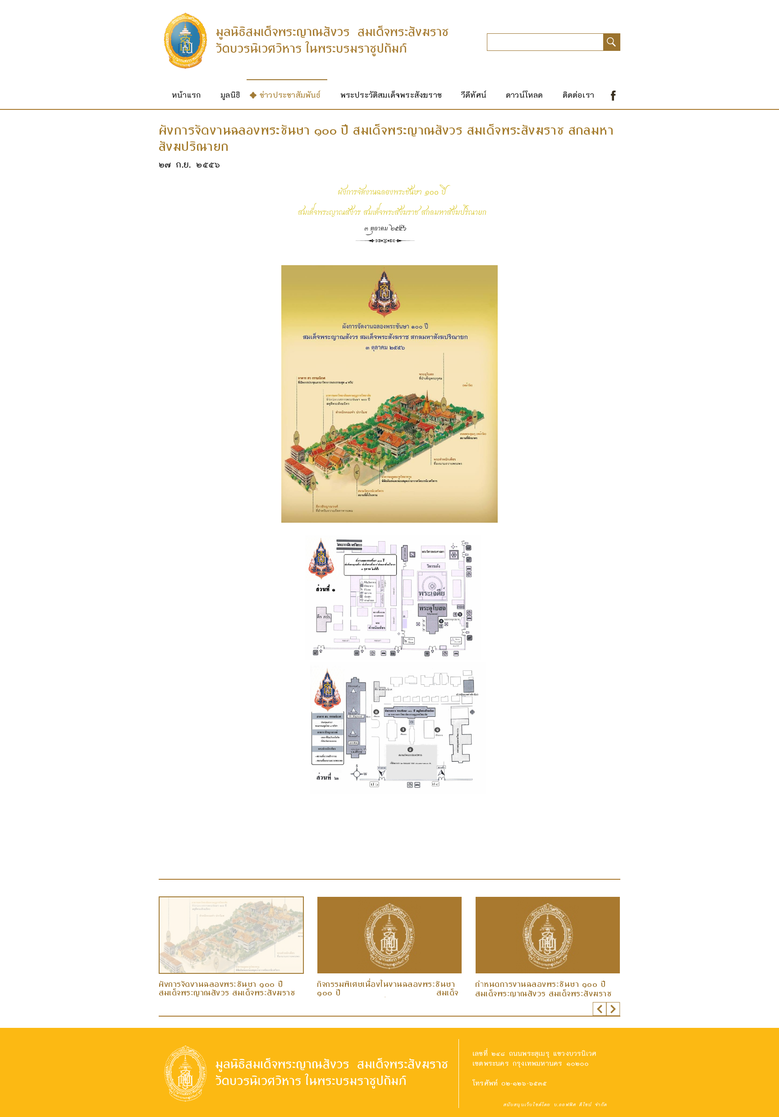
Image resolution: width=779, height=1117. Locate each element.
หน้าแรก (186, 94)
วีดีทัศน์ (473, 94)
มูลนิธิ (230, 94)
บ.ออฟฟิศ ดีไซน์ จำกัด (580, 1104)
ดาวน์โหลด (524, 94)
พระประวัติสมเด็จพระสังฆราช (391, 94)
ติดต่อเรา (578, 94)
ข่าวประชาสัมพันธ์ (290, 94)
